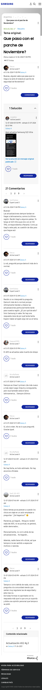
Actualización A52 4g (16, 643)
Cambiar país (7, 683)
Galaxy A (23, 72)
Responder (28, 176)
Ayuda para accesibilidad (12, 665)
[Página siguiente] (23, 193)
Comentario (30, 95)
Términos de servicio (10, 670)
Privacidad (6, 674)
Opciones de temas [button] (34, 23)
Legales (4, 678)
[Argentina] (7, 4)
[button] (34, 67)
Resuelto (21, 29)
